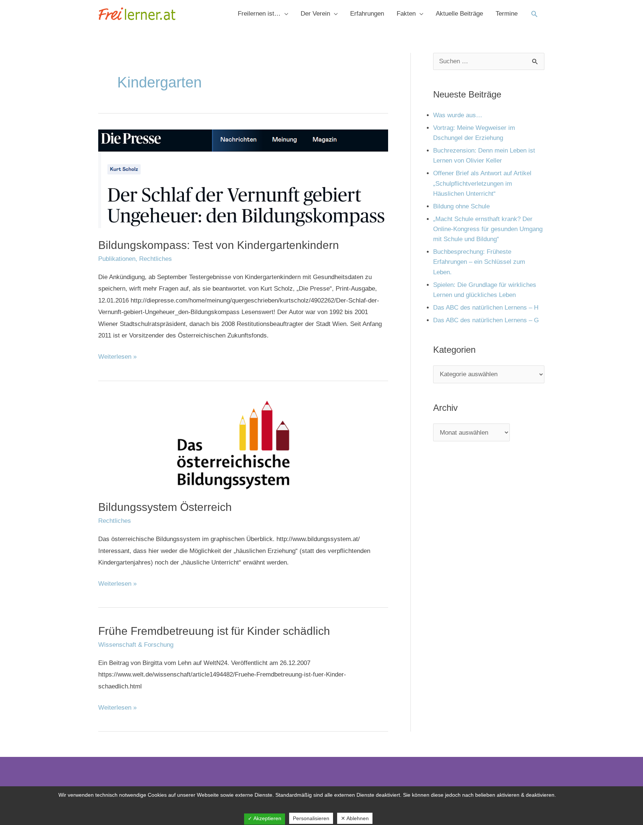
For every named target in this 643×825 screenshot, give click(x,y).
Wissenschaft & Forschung (135, 644)
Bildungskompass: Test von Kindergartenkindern (218, 245)
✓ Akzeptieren (264, 818)
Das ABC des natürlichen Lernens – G (486, 320)
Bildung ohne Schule (461, 206)
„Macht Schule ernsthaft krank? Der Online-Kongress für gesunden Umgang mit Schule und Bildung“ (488, 229)
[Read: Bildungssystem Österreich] (243, 443)
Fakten (406, 13)
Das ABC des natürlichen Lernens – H (485, 307)
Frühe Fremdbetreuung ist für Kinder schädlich (214, 631)
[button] (534, 14)
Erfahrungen (367, 13)
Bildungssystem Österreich (165, 507)
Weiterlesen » (117, 355)
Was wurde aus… (457, 115)
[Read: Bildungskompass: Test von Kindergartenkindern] (243, 178)
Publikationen (116, 258)
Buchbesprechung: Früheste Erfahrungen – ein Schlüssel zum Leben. (479, 261)
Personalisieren (311, 818)
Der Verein (315, 13)
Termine (507, 13)
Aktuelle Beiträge (459, 13)
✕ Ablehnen (355, 818)
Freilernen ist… (259, 13)
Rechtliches (155, 258)
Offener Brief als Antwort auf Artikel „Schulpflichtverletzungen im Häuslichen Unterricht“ (482, 183)
